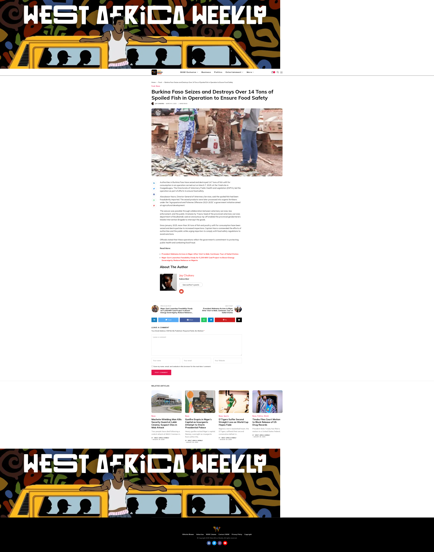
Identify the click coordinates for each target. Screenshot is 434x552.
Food (160, 82)
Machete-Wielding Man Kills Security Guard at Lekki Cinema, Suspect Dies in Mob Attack (166, 423)
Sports (226, 416)
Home (153, 82)
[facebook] (209, 543)
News (158, 86)
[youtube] (225, 543)
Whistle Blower (188, 534)
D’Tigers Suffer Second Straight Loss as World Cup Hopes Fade (233, 422)
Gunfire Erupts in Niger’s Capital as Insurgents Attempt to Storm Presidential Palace (198, 423)
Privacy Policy (237, 534)
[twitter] (214, 543)
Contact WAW (223, 534)
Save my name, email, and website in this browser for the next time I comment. (182, 366)
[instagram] (220, 543)
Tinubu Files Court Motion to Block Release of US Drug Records (266, 422)
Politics (260, 416)
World (266, 416)
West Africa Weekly (161, 438)
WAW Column (211, 534)
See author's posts (191, 285)
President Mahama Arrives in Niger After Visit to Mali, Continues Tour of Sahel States (200, 254)
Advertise (200, 534)
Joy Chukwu (159, 103)
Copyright (248, 534)
